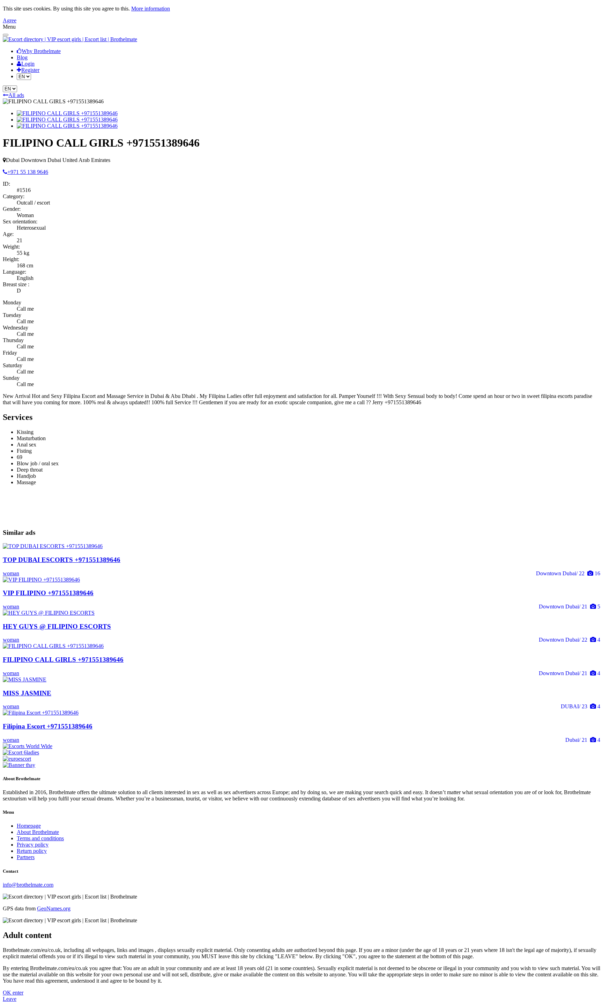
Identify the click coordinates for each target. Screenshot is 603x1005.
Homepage (29, 826)
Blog (22, 57)
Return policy (32, 851)
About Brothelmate (38, 832)
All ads (16, 95)
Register (30, 70)
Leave (9, 999)
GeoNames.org (53, 908)
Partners (26, 857)
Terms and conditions (40, 838)
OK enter (13, 993)
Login (28, 64)
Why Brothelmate (41, 51)
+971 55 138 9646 (27, 172)
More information (150, 9)
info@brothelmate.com (28, 885)
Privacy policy (33, 845)
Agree (9, 20)
